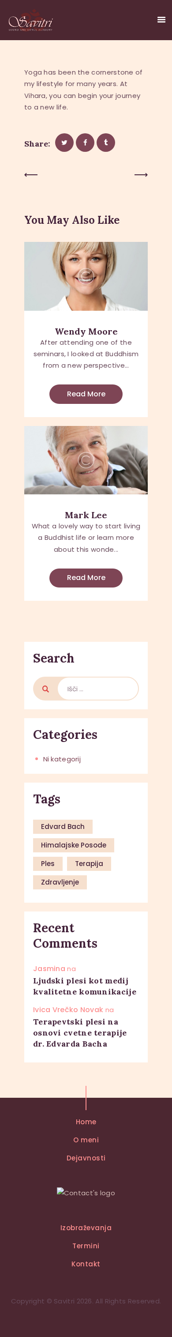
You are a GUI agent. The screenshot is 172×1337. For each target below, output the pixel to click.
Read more (86, 394)
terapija (89, 863)
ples (48, 863)
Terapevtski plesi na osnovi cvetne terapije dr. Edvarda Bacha (80, 1033)
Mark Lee (86, 514)
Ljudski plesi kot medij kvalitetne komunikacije (84, 986)
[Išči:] (98, 689)
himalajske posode (73, 845)
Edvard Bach (63, 826)
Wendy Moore (86, 331)
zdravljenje (60, 882)
